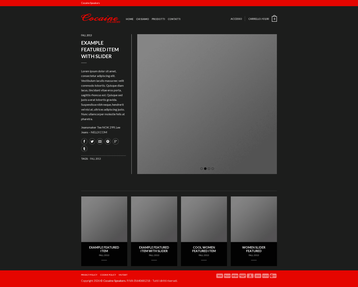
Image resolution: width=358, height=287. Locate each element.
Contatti (174, 19)
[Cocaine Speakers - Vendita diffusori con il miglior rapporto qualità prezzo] (100, 17)
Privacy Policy (89, 275)
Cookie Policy (108, 275)
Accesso (236, 18)
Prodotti (158, 19)
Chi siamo (142, 19)
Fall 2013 (86, 35)
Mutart (123, 275)
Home (129, 19)
